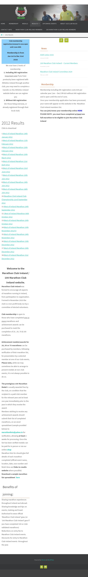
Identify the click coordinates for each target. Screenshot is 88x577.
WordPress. (50, 560)
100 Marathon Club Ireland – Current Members (59, 63)
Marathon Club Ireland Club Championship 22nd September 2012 (14, 199)
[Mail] (66, 40)
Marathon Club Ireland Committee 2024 (56, 71)
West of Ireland (9, 140)
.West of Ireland (10, 213)
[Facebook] (61, 40)
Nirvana (43, 560)
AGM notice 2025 (47, 54)
